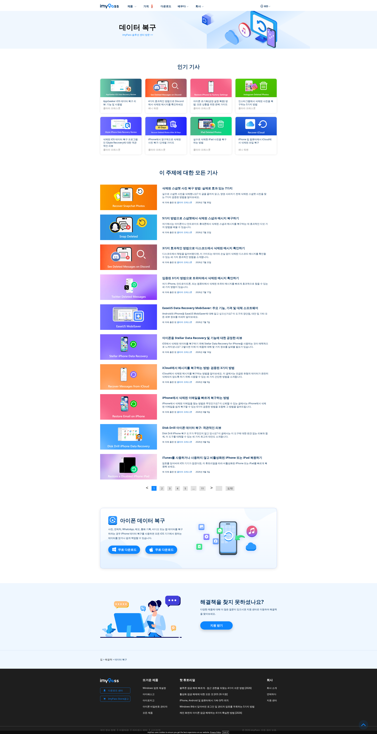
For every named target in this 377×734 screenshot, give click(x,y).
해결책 (108, 659)
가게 (146, 6)
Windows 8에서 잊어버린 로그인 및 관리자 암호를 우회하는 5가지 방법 (217, 706)
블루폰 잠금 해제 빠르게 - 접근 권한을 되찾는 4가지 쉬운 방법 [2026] (216, 688)
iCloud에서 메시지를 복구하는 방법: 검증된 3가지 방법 (198, 368)
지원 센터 (272, 700)
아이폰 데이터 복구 (142, 520)
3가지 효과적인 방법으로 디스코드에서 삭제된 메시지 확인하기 (203, 248)
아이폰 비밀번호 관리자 (155, 706)
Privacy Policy (215, 732)
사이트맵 (156, 730)
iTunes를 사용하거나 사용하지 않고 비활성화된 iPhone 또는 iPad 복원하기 (212, 458)
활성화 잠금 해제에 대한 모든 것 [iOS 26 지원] (204, 694)
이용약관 (124, 730)
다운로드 (166, 6)
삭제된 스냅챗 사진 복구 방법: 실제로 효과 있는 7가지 (197, 188)
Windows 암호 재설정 (154, 688)
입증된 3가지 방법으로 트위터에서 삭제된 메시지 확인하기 (200, 278)
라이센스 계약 (140, 730)
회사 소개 (272, 688)
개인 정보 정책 (107, 730)
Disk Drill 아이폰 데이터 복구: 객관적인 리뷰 (191, 428)
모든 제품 (148, 712)
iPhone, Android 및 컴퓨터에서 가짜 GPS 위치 (204, 700)
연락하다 (271, 694)
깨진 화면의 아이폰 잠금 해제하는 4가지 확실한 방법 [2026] (211, 712)
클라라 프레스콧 (111, 108)
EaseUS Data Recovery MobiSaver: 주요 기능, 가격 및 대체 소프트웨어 (210, 308)
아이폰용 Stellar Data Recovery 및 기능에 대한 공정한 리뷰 (202, 338)
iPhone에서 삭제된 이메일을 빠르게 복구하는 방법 (195, 398)
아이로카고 (148, 700)
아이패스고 (148, 694)
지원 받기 (216, 625)
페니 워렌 (153, 108)
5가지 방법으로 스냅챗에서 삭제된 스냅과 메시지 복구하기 (200, 218)
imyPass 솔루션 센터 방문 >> (137, 34)
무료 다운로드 (127, 550)
